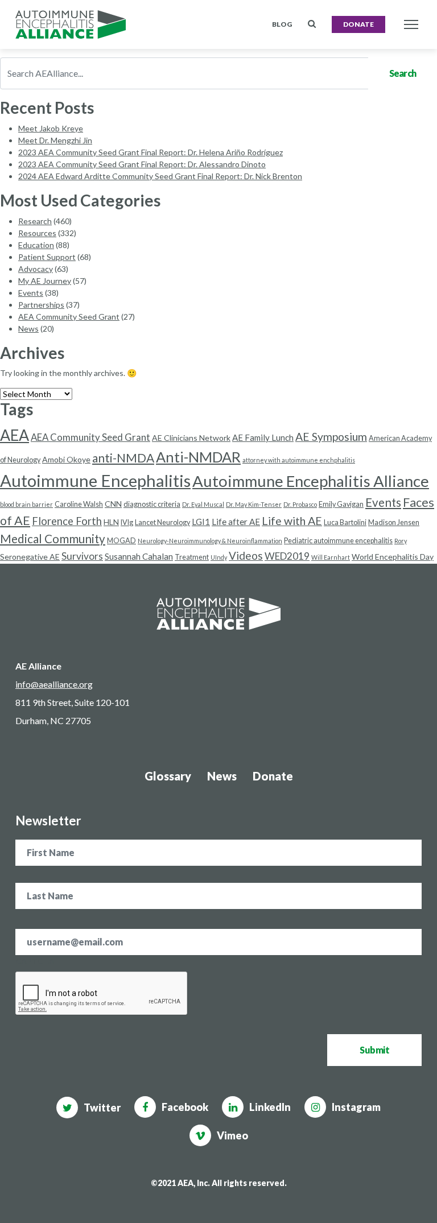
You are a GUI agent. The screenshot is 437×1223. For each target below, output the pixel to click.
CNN (113, 504)
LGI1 (201, 522)
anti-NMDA (123, 458)
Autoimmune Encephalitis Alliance (310, 481)
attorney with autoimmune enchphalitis (298, 460)
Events (30, 293)
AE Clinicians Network (191, 438)
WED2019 (287, 556)
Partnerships (41, 304)
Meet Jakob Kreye (50, 128)
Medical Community (52, 539)
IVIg (127, 522)
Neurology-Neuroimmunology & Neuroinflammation (210, 540)
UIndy (219, 557)
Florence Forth (67, 521)
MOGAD (121, 540)
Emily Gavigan (341, 504)
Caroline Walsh (79, 504)
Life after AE (236, 522)
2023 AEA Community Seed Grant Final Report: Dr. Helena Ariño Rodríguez (150, 152)
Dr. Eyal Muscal (203, 504)
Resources (37, 233)
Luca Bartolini (345, 522)
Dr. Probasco (300, 504)
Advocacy (35, 269)
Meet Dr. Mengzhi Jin (55, 140)
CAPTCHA (35, 961)
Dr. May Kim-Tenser (254, 504)
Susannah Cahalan (139, 556)
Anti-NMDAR (198, 456)
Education (36, 245)
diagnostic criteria (151, 504)
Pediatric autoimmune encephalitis (338, 540)
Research (35, 221)
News (28, 328)
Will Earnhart (330, 557)
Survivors (82, 556)
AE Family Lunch (263, 437)
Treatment (192, 557)
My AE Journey (44, 281)
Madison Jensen (393, 522)
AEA (14, 435)
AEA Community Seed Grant (68, 316)
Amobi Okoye (66, 459)
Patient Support (47, 257)
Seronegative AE (30, 556)
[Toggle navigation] (411, 24)
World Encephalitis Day (393, 556)
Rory (400, 540)
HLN (111, 522)
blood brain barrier (26, 504)
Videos (246, 555)
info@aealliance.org (54, 684)
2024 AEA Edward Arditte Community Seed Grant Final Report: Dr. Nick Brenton (160, 176)
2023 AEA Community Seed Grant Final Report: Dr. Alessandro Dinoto (142, 164)
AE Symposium (331, 436)
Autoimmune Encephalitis (95, 480)
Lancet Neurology (162, 522)
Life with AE (292, 520)
